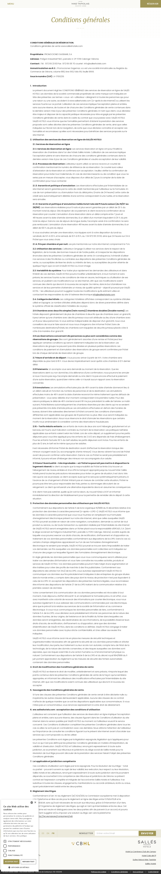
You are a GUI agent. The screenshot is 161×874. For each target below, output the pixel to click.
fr (53, 833)
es (43, 833)
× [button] (35, 802)
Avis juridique (138, 872)
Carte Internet (153, 872)
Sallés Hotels (150, 863)
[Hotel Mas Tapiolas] (80, 3)
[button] (19, 867)
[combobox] (31, 802)
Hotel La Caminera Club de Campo (141, 851)
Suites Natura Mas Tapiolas (144, 859)
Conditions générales (119, 872)
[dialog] (20, 835)
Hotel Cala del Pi (149, 855)
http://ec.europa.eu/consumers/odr (55, 816)
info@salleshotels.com (104, 294)
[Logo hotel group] (147, 843)
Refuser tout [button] (28, 862)
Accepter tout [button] (11, 862)
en (48, 833)
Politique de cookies (98, 872)
